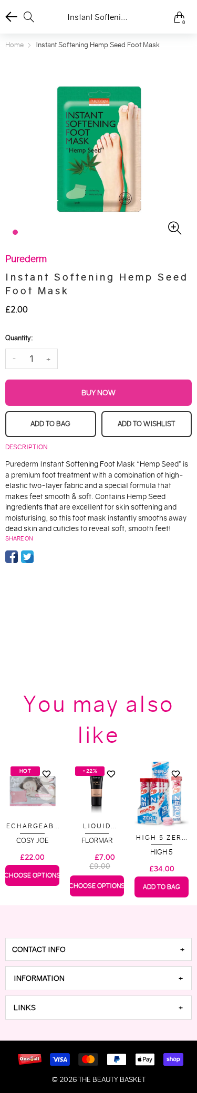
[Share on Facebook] (11, 556)
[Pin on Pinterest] (43, 556)
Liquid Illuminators (97, 826)
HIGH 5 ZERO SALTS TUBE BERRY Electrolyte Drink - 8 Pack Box (161, 838)
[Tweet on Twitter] (27, 556)
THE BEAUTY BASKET (112, 1079)
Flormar (96, 840)
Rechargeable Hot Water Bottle (32, 826)
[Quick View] (46, 792)
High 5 (161, 852)
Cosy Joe (32, 840)
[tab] (98, 949)
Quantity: (19, 337)
